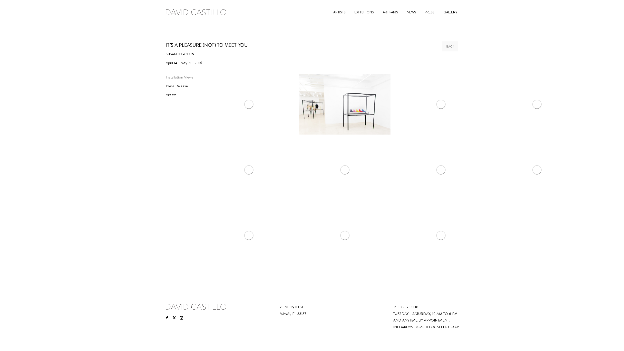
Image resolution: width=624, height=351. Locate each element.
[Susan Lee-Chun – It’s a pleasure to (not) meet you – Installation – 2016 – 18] (441, 235)
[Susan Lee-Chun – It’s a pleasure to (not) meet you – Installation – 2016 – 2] (344, 104)
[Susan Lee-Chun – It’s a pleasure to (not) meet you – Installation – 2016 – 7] (441, 169)
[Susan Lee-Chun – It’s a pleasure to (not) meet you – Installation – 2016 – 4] (537, 104)
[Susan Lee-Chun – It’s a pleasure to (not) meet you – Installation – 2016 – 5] (248, 169)
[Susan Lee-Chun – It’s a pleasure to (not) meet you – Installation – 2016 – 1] (248, 104)
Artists (171, 94)
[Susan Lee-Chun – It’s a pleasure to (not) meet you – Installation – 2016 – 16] (248, 235)
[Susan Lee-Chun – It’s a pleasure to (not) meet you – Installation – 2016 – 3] (441, 104)
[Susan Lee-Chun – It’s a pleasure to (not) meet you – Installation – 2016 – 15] (537, 169)
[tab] (181, 78)
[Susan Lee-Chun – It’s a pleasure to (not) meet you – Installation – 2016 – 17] (344, 235)
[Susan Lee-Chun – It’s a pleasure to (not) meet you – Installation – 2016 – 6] (344, 169)
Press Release (177, 85)
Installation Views (180, 77)
